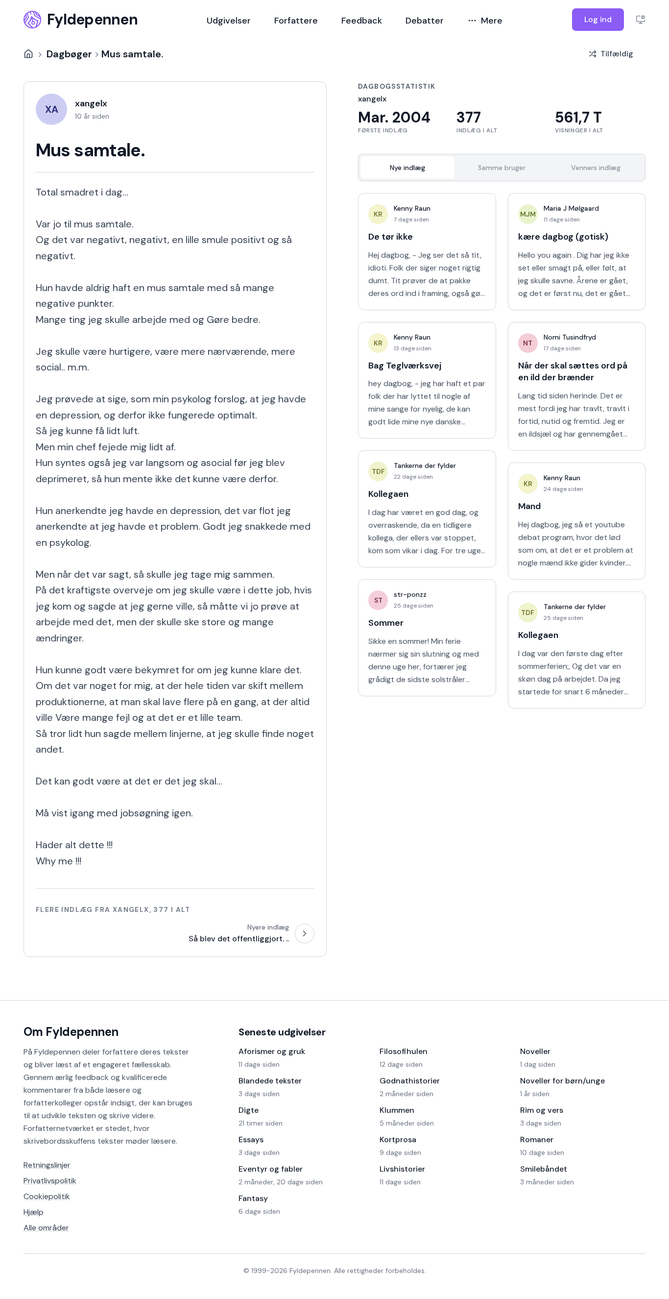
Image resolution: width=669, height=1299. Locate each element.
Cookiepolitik (47, 1196)
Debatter (425, 20)
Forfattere (296, 20)
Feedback (361, 20)
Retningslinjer (47, 1165)
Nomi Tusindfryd (570, 337)
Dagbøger (69, 54)
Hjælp (34, 1212)
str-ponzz (410, 594)
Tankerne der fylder (425, 465)
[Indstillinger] (640, 20)
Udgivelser (229, 20)
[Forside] (28, 54)
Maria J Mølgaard (571, 208)
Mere (491, 20)
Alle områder (46, 1228)
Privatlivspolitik (50, 1181)
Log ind (598, 19)
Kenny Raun (412, 208)
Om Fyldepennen (71, 1031)
